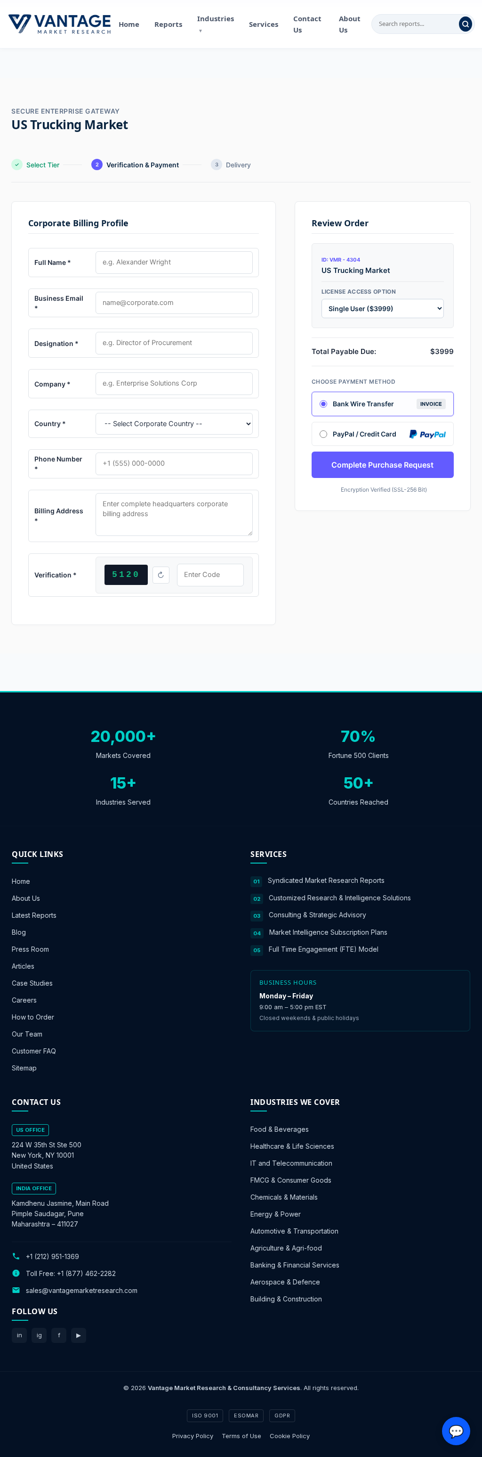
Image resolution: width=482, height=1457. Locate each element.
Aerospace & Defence (285, 1282)
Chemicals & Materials (284, 1197)
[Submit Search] (465, 24)
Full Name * (52, 262)
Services (263, 24)
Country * (50, 424)
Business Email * (58, 303)
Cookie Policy (290, 1436)
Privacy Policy (192, 1436)
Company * (52, 384)
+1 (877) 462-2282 (86, 1273)
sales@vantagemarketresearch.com (81, 1290)
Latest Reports (34, 915)
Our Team (27, 1034)
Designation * (56, 343)
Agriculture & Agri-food (286, 1248)
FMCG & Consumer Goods (290, 1180)
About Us (350, 24)
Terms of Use (241, 1436)
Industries (215, 24)
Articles (23, 966)
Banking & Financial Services (294, 1265)
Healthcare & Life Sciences (292, 1146)
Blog (19, 932)
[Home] (59, 24)
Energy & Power (275, 1214)
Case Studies (32, 983)
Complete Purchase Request (382, 464)
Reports (168, 24)
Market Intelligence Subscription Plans (328, 932)
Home (129, 24)
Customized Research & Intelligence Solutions (340, 897)
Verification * (55, 575)
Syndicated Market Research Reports (326, 880)
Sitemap (24, 1068)
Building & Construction (286, 1299)
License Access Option (358, 291)
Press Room (30, 949)
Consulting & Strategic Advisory (317, 915)
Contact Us (307, 24)
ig (39, 1335)
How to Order (33, 1017)
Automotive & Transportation (294, 1231)
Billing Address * (58, 516)
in (19, 1335)
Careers (24, 1000)
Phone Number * (58, 464)
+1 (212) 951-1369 (52, 1256)
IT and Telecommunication (291, 1163)
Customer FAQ (34, 1051)
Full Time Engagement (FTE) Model (323, 949)
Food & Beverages (279, 1129)
